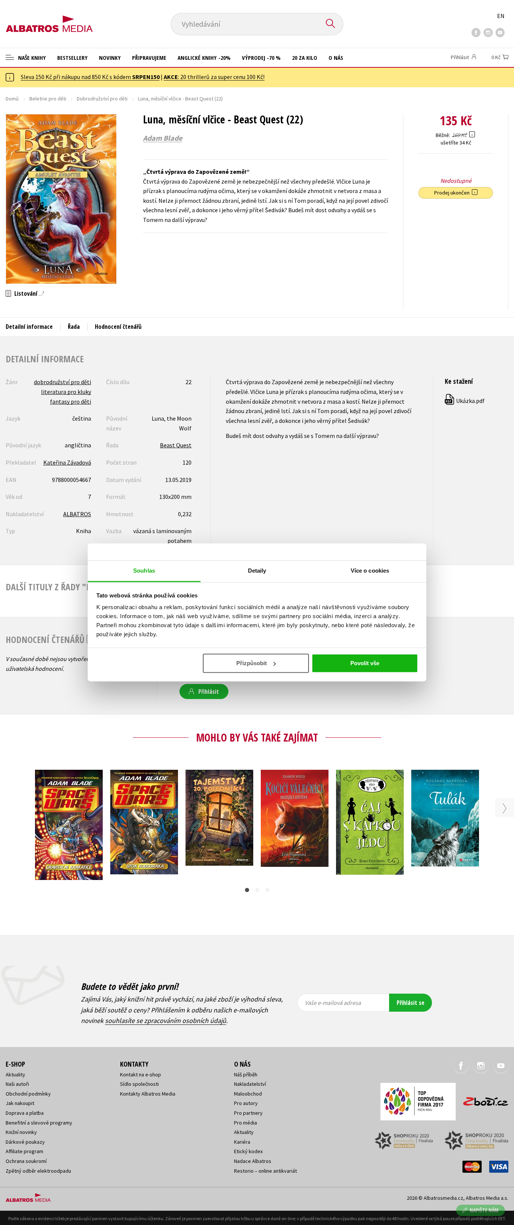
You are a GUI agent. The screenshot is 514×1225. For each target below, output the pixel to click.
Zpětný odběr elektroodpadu (38, 1170)
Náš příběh (245, 1074)
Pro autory (246, 1103)
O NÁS (335, 57)
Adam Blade (162, 138)
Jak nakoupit (20, 1103)
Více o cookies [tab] (370, 570)
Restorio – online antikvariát (265, 1170)
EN (501, 16)
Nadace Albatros (252, 1161)
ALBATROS (77, 514)
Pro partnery (248, 1112)
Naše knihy (31, 57)
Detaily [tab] (257, 570)
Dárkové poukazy (25, 1141)
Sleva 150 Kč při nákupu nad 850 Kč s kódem (90, 77)
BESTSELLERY (72, 57)
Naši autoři (17, 1084)
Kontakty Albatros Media (147, 1093)
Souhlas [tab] (144, 570)
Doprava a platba (25, 1112)
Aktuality (15, 1074)
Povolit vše (364, 663)
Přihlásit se (410, 1003)
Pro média (245, 1122)
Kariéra (242, 1141)
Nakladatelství (250, 1084)
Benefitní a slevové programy (39, 1122)
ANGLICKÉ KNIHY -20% (204, 57)
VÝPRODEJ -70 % (261, 57)
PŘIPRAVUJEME (149, 57)
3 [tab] (267, 890)
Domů (12, 98)
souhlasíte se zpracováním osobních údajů (165, 1020)
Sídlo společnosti (139, 1084)
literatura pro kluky (66, 391)
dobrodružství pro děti (62, 382)
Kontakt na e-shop (140, 1074)
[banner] (49, 17)
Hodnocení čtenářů (118, 326)
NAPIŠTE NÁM (484, 1210)
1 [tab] (247, 890)
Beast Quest (176, 445)
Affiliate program (24, 1151)
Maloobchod (248, 1093)
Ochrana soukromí (26, 1161)
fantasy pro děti (70, 401)
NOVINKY (110, 57)
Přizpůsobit (251, 663)
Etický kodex (248, 1151)
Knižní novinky (21, 1132)
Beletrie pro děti (47, 98)
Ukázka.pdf (465, 400)
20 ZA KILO (304, 57)
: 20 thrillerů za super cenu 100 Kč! (214, 77)
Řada (74, 326)
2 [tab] (257, 890)
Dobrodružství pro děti (102, 98)
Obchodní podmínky (28, 1093)
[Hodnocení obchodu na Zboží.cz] (482, 1099)
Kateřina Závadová (67, 462)
